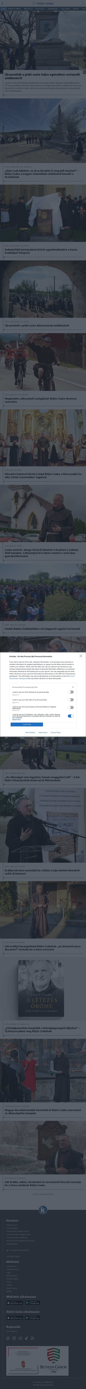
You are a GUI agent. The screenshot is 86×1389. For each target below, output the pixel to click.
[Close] (82, 657)
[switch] (71, 692)
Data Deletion (30, 732)
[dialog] (43, 694)
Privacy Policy (56, 732)
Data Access (43, 732)
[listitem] (43, 687)
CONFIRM (27, 724)
